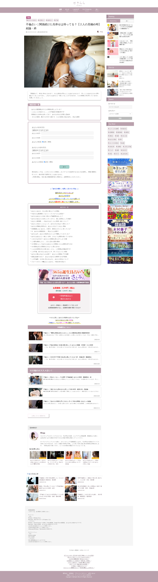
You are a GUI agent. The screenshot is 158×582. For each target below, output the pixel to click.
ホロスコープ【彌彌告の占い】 (71, 567)
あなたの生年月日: (38, 127)
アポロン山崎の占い (73, 562)
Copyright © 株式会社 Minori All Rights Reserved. (79, 577)
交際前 (119, 146)
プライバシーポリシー (81, 573)
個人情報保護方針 (50, 177)
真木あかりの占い (84, 559)
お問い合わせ (91, 573)
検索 (120, 118)
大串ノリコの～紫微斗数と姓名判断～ (78, 564)
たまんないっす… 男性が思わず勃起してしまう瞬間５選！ (126, 42)
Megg (101, 31)
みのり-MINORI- (87, 575)
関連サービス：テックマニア (74, 575)
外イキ (117, 153)
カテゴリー (111, 111)
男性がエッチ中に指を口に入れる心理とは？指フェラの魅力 (126, 50)
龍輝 (118, 150)
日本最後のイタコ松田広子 (73, 560)
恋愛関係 (112, 132)
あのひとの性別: (37, 162)
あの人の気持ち (32, 20)
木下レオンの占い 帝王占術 (70, 555)
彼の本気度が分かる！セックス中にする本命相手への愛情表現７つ (126, 26)
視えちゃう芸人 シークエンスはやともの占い (79, 557)
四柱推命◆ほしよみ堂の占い (87, 567)
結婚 (123, 143)
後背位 (127, 132)
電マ (121, 139)
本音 (111, 153)
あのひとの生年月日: (39, 147)
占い (127, 21)
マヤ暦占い (74, 566)
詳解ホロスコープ (82, 566)
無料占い (50, 20)
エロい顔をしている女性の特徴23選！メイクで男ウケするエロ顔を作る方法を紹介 (126, 59)
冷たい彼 (124, 136)
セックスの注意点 (114, 143)
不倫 (28, 17)
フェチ (111, 150)
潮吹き (111, 136)
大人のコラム (113, 21)
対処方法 (124, 128)
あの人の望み (113, 139)
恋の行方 (124, 150)
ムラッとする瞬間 (114, 128)
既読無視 (120, 132)
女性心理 (112, 146)
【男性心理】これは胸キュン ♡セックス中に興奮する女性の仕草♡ (126, 34)
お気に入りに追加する (38, 416)
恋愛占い (42, 20)
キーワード (111, 104)
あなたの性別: (37, 142)
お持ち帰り (125, 153)
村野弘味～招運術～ (86, 560)
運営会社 (65, 573)
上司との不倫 (128, 146)
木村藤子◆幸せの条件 (84, 562)
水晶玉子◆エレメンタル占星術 (85, 555)
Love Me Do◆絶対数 (74, 559)
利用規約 (71, 573)
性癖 (118, 136)
